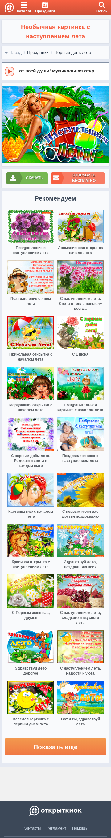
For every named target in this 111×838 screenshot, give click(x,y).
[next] (103, 124)
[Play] (9, 71)
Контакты (32, 828)
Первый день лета (72, 52)
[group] (55, 71)
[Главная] (7, 8)
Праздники (38, 52)
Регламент (56, 828)
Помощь (80, 828)
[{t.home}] (55, 811)
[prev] (7, 124)
